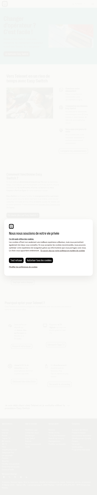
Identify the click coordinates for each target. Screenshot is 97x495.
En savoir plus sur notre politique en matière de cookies (63, 251)
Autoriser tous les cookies (39, 260)
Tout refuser (16, 260)
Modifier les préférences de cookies (23, 267)
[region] (48, 247)
